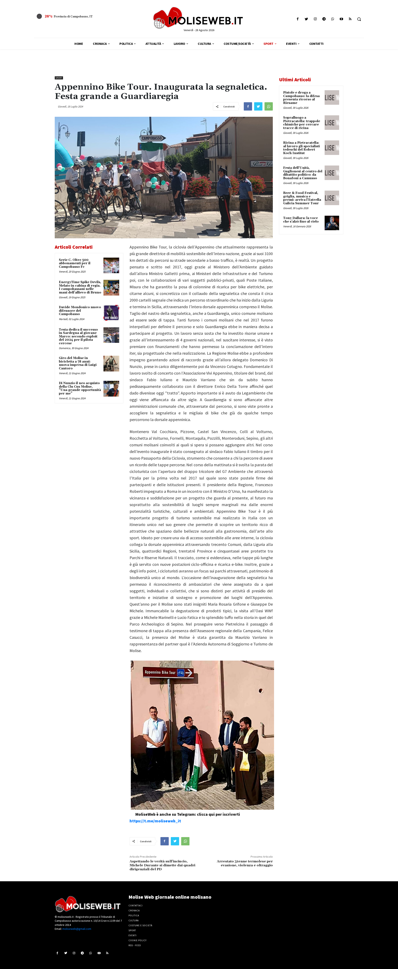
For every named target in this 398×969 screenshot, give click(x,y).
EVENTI (133, 935)
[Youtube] (341, 19)
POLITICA (134, 915)
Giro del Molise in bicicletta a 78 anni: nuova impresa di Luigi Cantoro (78, 363)
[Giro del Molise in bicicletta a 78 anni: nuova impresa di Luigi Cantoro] (111, 363)
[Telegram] (324, 19)
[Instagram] (315, 19)
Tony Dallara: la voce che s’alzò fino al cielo (301, 220)
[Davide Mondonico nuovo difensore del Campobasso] (111, 313)
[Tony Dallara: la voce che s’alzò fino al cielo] (332, 223)
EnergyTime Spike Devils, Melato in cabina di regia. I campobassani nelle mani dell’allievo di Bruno (80, 287)
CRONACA (134, 910)
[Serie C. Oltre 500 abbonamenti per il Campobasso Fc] (111, 265)
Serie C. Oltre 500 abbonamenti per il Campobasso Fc (74, 263)
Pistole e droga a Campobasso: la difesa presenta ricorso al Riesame (301, 98)
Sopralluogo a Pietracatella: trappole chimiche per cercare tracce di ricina (301, 123)
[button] (359, 19)
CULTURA (134, 920)
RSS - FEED (135, 945)
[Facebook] (298, 19)
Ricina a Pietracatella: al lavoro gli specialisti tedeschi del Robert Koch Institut (301, 148)
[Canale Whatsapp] (332, 19)
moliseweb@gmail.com (76, 929)
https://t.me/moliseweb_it (155, 820)
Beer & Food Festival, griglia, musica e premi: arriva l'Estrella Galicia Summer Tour (302, 198)
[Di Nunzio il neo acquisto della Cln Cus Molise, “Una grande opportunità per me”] (111, 389)
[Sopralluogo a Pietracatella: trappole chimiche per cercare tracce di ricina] (332, 122)
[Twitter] (306, 19)
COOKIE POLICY (138, 940)
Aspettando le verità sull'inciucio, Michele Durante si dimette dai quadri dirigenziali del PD (162, 865)
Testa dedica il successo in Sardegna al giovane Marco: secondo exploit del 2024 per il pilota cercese (78, 336)
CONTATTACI (136, 905)
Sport (59, 78)
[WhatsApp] (269, 106)
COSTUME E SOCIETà (140, 925)
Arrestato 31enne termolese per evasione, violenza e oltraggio (245, 863)
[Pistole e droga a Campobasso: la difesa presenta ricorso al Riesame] (332, 97)
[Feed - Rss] (350, 19)
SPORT (132, 930)
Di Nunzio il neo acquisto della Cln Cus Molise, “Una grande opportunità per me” (80, 388)
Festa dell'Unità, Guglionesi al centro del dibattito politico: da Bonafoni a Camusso (302, 173)
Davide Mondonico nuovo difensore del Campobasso (80, 310)
